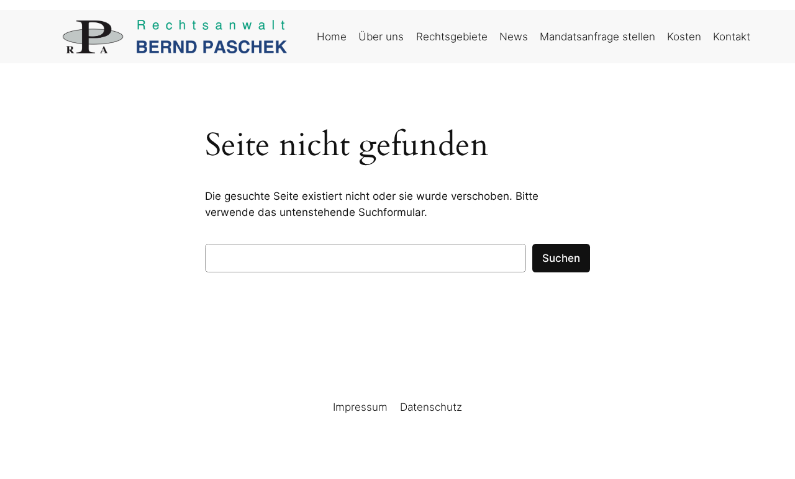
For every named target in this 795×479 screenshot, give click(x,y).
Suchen (561, 258)
